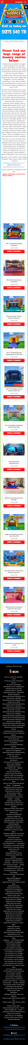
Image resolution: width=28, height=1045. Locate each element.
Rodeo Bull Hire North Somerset (13, 911)
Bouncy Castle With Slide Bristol (13, 783)
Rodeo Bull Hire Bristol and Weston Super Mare (13, 894)
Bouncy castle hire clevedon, (14, 677)
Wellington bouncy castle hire (13, 994)
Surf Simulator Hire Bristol (13, 952)
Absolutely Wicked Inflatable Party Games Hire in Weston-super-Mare (14, 724)
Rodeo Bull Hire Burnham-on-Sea (13, 897)
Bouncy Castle (13, 770)
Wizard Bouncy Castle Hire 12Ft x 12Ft (14, 644)
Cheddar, (17, 799)
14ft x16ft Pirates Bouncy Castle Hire (14, 281)
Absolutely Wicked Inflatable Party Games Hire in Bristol (14, 1013)
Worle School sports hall (11, 1008)
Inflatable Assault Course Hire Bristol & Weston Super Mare (13, 821)
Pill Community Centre (10, 865)
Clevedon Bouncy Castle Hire (14, 805)
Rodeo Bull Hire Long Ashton (14, 905)
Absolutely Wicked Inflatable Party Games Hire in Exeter (14, 709)
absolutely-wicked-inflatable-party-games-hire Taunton (13, 753)
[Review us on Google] (10, 21)
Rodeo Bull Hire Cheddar (14, 899)
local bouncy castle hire (13, 839)
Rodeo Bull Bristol (14, 880)
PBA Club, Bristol (17, 863)
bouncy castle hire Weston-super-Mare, (14, 780)
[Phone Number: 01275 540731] (14, 32)
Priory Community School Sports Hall (13, 875)
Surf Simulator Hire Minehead (13, 957)
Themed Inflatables (14, 1019)
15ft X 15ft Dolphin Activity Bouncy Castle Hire (14, 390)
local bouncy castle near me (14, 841)
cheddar (10, 799)
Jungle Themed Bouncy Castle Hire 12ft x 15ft (14, 535)
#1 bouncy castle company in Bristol (13, 682)
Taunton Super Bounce (10, 981)
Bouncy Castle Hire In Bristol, (13, 1017)
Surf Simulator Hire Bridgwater (14, 950)
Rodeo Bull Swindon (13, 926)
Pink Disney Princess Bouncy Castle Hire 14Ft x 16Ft (14, 608)
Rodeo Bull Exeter (13, 886)
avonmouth (13, 760)
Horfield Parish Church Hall (13, 818)
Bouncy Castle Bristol (14, 772)
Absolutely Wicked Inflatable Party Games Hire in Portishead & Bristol (14, 716)
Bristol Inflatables (10, 795)
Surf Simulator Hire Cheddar (14, 954)
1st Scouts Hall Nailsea (13, 685)
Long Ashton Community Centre (13, 845)
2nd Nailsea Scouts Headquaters (13, 686)
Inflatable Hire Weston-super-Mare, (13, 831)
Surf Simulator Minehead (14, 969)
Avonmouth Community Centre (14, 762)
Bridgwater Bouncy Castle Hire (14, 787)
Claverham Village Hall (14, 801)
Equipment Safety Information (14, 808)
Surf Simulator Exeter (14, 946)
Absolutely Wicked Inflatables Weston (13, 745)
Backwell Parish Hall (13, 766)
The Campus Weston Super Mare (13, 984)
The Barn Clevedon (19, 983)
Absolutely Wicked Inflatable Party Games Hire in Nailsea (14, 713)
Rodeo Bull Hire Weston (13, 921)
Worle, (22, 1008)
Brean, (9, 785)
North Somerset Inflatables (14, 859)
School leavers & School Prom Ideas (13, 937)
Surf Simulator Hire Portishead (14, 959)
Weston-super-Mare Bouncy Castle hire (14, 1003)
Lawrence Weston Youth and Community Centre (14, 836)
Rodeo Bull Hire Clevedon (14, 901)
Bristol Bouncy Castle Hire (13, 789)
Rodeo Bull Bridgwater (13, 878)
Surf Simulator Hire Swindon (14, 961)
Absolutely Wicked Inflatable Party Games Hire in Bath (14, 701)
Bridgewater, (17, 785)
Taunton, (22, 981)
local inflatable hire (9, 843)
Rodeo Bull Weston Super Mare (14, 932)
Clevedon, (14, 806)
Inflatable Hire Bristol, (14, 826)
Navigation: (19, 2)
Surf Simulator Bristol (14, 944)
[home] (2, 2)
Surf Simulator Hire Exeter (13, 955)
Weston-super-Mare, (13, 1006)
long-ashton (14, 851)
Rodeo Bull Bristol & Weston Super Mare (14, 883)
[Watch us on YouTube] (22, 21)
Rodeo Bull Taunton (13, 928)
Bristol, (20, 795)
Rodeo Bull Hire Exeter (14, 903)
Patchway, (7, 863)
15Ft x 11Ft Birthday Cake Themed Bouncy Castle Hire (14, 353)
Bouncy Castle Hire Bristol (13, 774)
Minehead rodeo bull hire (14, 853)
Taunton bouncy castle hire (14, 979)
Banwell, (20, 768)
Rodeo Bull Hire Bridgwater (14, 890)
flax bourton (14, 812)
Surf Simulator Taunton (13, 975)
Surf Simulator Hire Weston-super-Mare (14, 966)
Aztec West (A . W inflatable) (14, 1015)
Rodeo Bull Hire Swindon (14, 915)
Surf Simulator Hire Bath (14, 948)
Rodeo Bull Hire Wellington (13, 919)
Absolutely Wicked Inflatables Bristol (13, 728)
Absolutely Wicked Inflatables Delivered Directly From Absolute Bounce (13, 733)
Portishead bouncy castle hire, (14, 870)
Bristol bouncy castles (14, 793)
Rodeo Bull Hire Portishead (13, 913)
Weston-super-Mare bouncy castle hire (14, 999)
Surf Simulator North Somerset (14, 971)
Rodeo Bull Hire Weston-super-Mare (14, 924)
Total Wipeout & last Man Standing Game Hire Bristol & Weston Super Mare (13, 988)
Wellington (13, 992)
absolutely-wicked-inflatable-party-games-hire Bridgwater (13, 749)
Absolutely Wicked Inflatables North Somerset (13, 738)
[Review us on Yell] (18, 21)
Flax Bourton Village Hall (14, 814)
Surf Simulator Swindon (13, 973)
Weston (13, 996)
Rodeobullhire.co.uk (13, 934)
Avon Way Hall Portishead (14, 758)
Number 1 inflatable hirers (13, 861)
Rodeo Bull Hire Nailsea (13, 909)
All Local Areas (13, 756)
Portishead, (13, 872)
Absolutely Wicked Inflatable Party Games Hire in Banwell (14, 697)
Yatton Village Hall (10, 1010)
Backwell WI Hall (10, 768)
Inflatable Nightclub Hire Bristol (13, 834)
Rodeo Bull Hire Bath (13, 888)
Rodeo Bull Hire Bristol (13, 892)
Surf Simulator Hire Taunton (14, 963)
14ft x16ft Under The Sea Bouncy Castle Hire (14, 317)
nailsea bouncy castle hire (13, 855)
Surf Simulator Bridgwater (13, 942)
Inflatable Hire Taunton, (14, 828)
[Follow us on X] (14, 21)
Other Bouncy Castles (17, 41)
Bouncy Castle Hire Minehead (13, 775)
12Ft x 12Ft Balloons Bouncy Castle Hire (14, 244)
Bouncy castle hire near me (13, 777)
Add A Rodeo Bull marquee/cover (14, 462)
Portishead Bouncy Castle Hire (14, 868)
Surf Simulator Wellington (13, 977)
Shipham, (6, 940)
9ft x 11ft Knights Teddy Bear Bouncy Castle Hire (14, 426)
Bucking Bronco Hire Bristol (14, 797)
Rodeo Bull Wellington (14, 930)
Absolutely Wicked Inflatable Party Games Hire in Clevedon (14, 705)
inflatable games (13, 824)
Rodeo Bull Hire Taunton (14, 917)
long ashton (21, 843)
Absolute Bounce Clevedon (13, 690)
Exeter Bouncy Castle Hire (13, 810)
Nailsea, (13, 857)
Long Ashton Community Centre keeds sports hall (13, 848)
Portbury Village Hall (13, 866)
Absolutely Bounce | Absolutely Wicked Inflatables (14, 693)
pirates (22, 865)
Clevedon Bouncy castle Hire (14, 803)
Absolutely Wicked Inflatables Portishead (13, 742)
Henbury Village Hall (13, 816)
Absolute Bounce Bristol (14, 688)
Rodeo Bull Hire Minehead (13, 907)
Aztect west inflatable (14, 764)
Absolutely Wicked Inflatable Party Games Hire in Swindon (14, 720)
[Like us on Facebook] (5, 21)
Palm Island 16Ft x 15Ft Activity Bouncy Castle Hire (14, 571)
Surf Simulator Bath (17, 940)
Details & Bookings (14, 251)
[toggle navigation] (25, 2)
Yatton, (20, 1010)
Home (6, 41)
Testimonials (7, 983)
